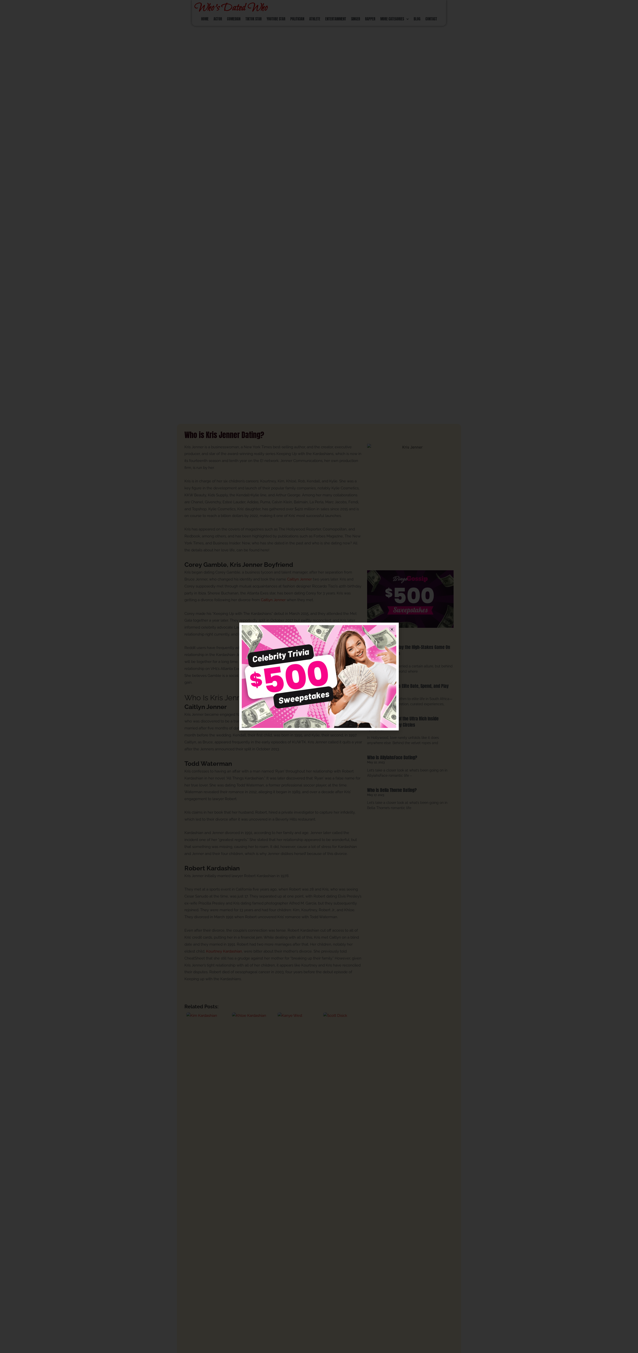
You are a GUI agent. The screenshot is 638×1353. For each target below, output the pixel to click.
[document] (319, 676)
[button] (392, 629)
